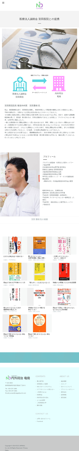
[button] (3, 2)
